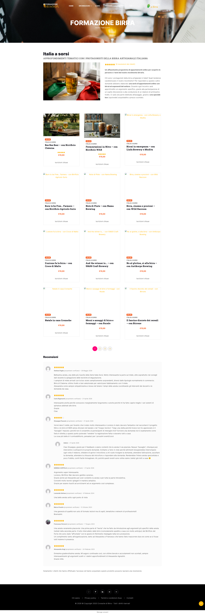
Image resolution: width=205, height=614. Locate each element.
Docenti (108, 6)
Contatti (130, 598)
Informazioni (84, 6)
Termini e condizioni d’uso (111, 598)
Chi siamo (76, 598)
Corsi (97, 6)
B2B (131, 6)
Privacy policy (90, 598)
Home (71, 6)
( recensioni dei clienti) (125, 64)
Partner (120, 6)
